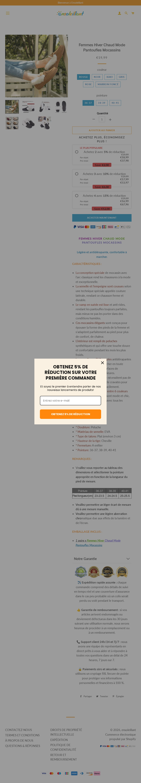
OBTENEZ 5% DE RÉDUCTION (70, 414)
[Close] (102, 363)
